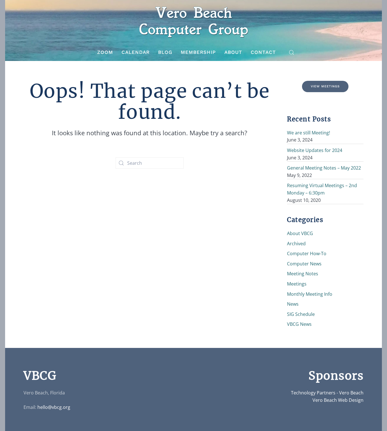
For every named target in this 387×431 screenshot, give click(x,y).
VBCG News (299, 324)
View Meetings (325, 86)
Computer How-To (306, 253)
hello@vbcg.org (53, 407)
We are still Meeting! (308, 133)
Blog (165, 52)
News (293, 304)
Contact (263, 52)
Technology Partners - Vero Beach (327, 393)
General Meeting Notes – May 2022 (324, 168)
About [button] (233, 52)
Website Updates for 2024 (314, 150)
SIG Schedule (301, 314)
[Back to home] (193, 22)
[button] (291, 52)
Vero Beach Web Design (337, 400)
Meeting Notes (302, 274)
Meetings (297, 284)
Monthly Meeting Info (309, 294)
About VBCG (300, 233)
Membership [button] (198, 52)
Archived (296, 243)
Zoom (105, 52)
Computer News (304, 264)
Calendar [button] (136, 52)
